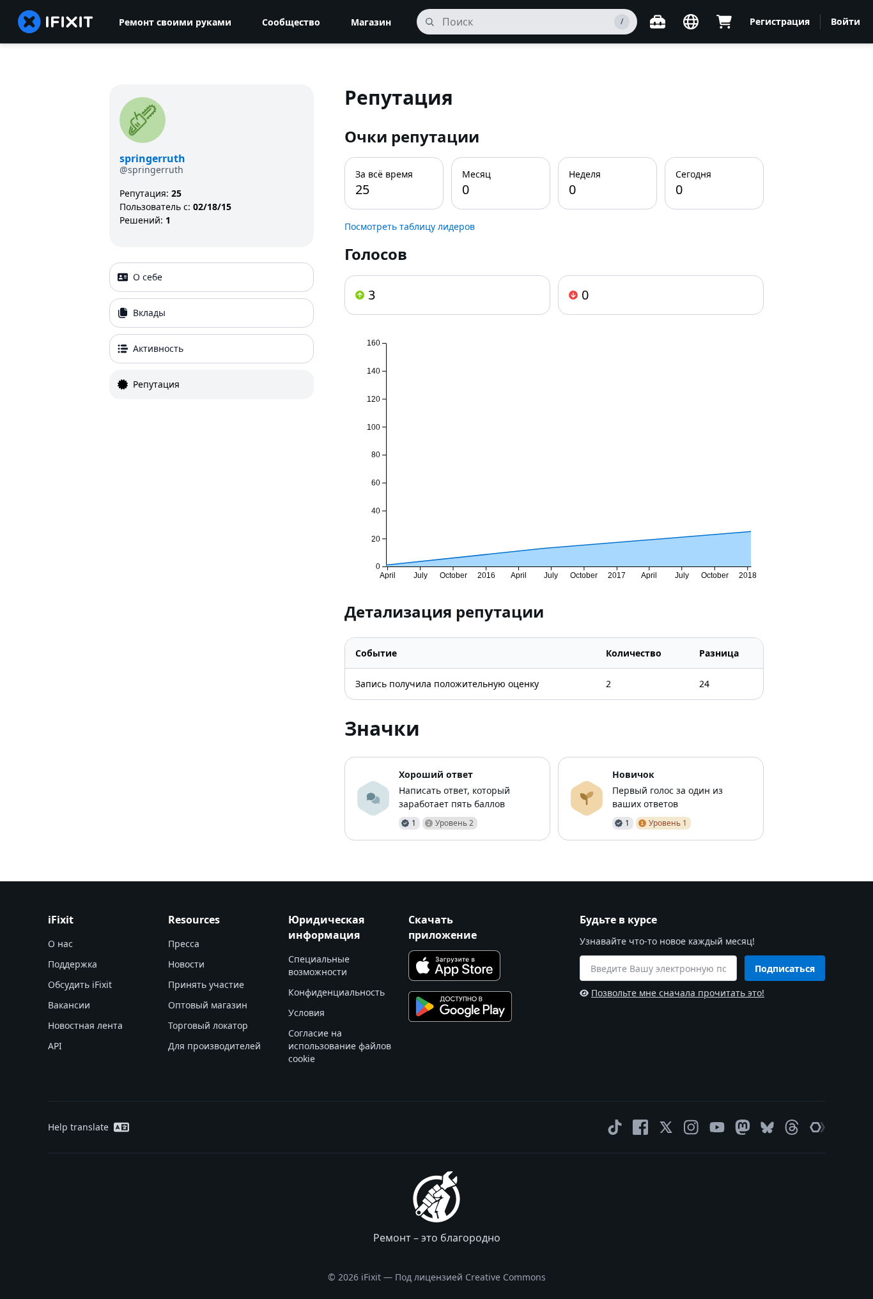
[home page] (55, 21)
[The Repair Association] (817, 1127)
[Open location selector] (691, 21)
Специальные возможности (319, 965)
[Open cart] (724, 21)
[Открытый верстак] (657, 21)
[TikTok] (614, 1127)
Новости (186, 964)
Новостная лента (85, 1025)
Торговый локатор (208, 1025)
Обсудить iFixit (80, 984)
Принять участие (206, 984)
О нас (60, 944)
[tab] (211, 277)
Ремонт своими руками (175, 22)
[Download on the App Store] (454, 965)
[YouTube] (717, 1127)
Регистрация (780, 21)
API (55, 1046)
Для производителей (214, 1046)
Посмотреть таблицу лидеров (409, 226)
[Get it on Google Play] (460, 1006)
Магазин (371, 22)
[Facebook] (640, 1127)
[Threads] (792, 1127)
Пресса (183, 944)
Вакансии (69, 1005)
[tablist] (211, 330)
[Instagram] (691, 1127)
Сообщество (291, 22)
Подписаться (785, 968)
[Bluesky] (767, 1127)
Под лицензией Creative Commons (470, 1277)
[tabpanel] (554, 462)
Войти (845, 21)
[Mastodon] (742, 1127)
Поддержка (72, 964)
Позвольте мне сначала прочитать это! (677, 993)
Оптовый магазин (207, 1005)
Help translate (78, 1127)
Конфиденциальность (336, 992)
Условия (306, 1013)
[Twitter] (666, 1127)
